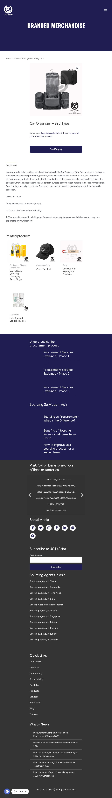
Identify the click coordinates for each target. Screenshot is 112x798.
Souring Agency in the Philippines (47, 604)
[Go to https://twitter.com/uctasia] (41, 528)
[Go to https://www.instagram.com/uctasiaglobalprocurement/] (49, 528)
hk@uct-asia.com (59, 510)
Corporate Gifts (53, 133)
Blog (32, 708)
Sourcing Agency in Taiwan (43, 622)
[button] (77, 68)
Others (16, 58)
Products (34, 691)
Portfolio (34, 685)
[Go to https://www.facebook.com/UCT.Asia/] (33, 528)
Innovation (35, 702)
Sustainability (36, 679)
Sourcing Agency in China (43, 581)
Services (34, 696)
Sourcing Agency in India (42, 599)
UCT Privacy (36, 673)
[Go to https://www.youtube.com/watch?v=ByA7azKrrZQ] (33, 536)
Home (8, 58)
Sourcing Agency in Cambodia (45, 587)
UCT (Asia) (35, 661)
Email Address (36, 555)
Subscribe (56, 567)
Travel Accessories (43, 136)
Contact (34, 714)
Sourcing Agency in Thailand (44, 628)
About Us (34, 667)
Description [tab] (11, 165)
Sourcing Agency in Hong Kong (45, 593)
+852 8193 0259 (57, 504)
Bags (43, 133)
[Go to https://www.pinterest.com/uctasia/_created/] (57, 528)
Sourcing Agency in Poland (43, 610)
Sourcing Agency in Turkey (43, 634)
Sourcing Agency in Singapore (45, 616)
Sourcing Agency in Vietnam (44, 639)
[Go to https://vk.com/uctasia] (73, 528)
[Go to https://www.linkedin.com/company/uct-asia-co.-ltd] (65, 528)
